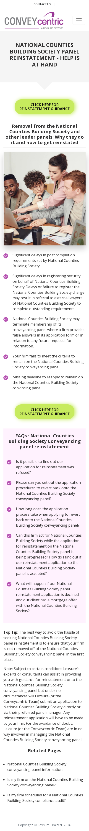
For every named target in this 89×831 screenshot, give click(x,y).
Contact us (43, 4)
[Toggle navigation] (79, 20)
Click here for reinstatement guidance (44, 106)
